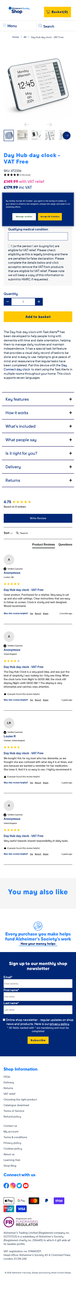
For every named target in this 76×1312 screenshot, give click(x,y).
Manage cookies (24, 216)
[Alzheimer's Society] (19, 10)
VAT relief (9, 1093)
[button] (38, 175)
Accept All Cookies (49, 216)
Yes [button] (31, 613)
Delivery (9, 1082)
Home (15, 37)
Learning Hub (12, 1160)
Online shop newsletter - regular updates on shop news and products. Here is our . (40, 1022)
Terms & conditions (15, 1137)
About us (9, 1154)
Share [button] (45, 613)
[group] (38, 502)
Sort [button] (7, 532)
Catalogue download (16, 1105)
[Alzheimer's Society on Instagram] (13, 1187)
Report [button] (38, 613)
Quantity (11, 293)
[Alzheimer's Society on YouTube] (26, 1187)
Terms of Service (14, 1111)
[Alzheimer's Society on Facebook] (6, 1187)
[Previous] (27, 124)
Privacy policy (12, 1143)
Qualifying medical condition (28, 229)
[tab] (38, 399)
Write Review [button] (38, 518)
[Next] (49, 124)
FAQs (7, 1076)
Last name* (11, 1003)
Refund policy (12, 1116)
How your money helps (38, 944)
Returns (8, 1088)
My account (11, 1131)
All (25, 37)
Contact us (10, 1125)
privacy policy (59, 1024)
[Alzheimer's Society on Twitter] (19, 1187)
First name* (11, 990)
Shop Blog (10, 1165)
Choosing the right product (20, 1099)
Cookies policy (13, 1148)
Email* (8, 977)
